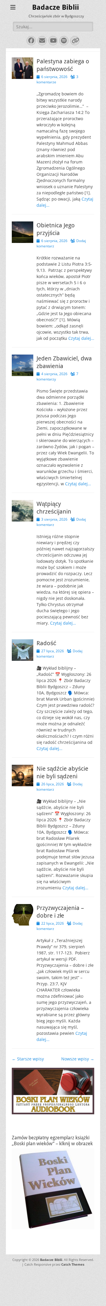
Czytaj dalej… (81, 338)
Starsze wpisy (28, 1059)
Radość (46, 643)
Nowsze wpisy (77, 1059)
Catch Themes (72, 1264)
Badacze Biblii (55, 7)
